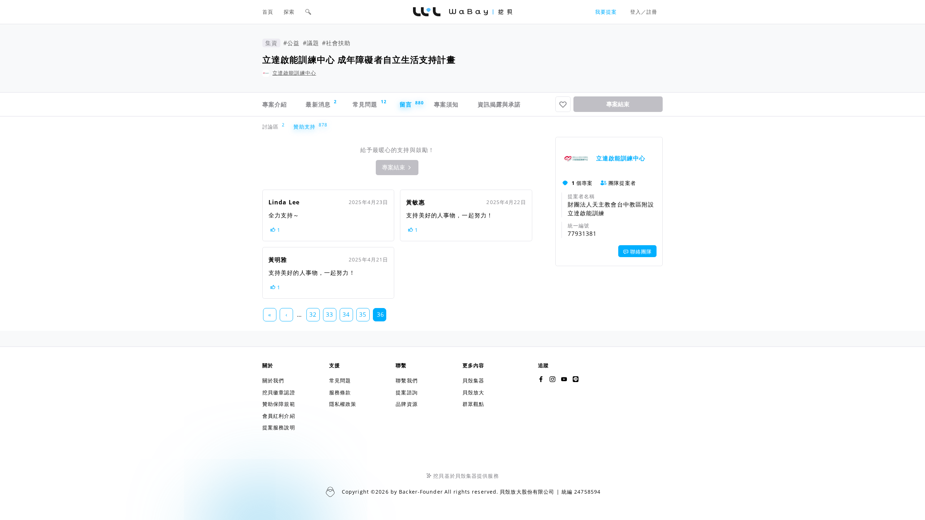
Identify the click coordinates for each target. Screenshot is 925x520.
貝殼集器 (473, 380)
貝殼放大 (473, 392)
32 (313, 314)
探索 (289, 11)
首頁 (267, 11)
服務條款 (340, 392)
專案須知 (446, 104)
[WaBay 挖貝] (564, 379)
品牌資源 (406, 403)
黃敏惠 (415, 202)
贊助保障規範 (278, 403)
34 (346, 314)
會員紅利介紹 (278, 415)
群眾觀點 (473, 403)
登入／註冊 (644, 11)
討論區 (272, 126)
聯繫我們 (406, 380)
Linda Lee (284, 202)
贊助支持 (306, 126)
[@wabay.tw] (541, 379)
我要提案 (606, 11)
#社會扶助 (336, 43)
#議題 (311, 43)
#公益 (291, 43)
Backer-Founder (421, 491)
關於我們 (273, 380)
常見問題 (369, 103)
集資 (271, 43)
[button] (308, 12)
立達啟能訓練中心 (294, 72)
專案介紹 (274, 104)
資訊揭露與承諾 (499, 104)
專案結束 (617, 104)
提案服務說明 (278, 427)
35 (362, 314)
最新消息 (321, 103)
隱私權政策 (343, 403)
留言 (410, 104)
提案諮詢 (406, 392)
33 (329, 314)
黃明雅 (277, 260)
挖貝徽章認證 (278, 392)
